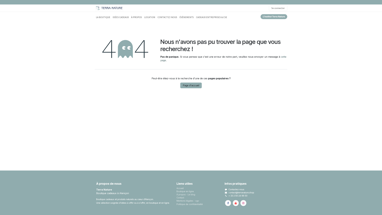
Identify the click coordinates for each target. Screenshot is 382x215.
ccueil (181, 188)
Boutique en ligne (185, 191)
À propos (181, 194)
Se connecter (278, 8)
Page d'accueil (191, 85)
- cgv (196, 200)
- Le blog (190, 194)
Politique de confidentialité (190, 204)
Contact (180, 197)
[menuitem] (103, 17)
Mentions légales (185, 200)
